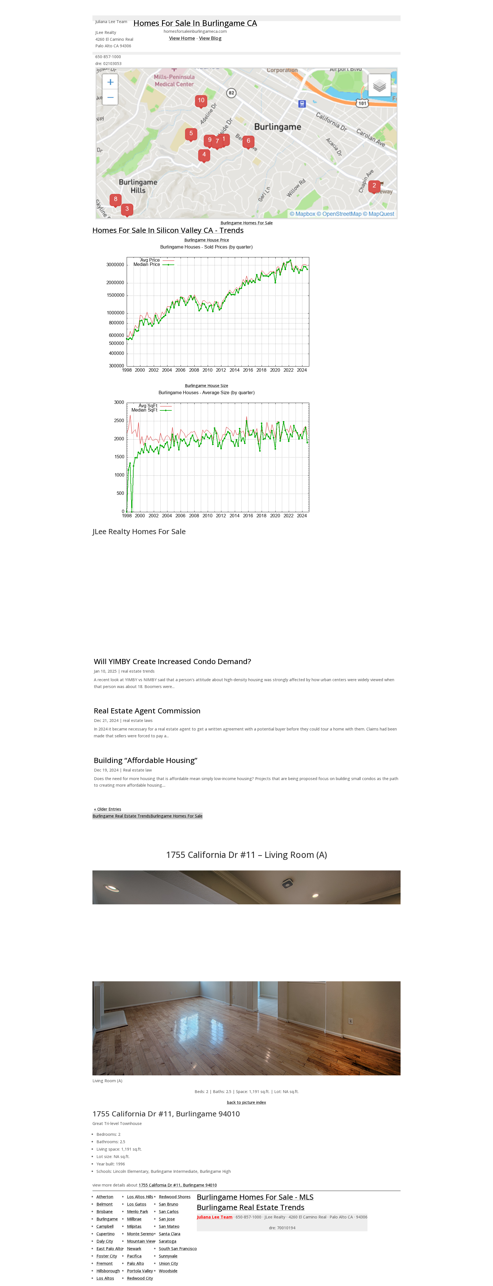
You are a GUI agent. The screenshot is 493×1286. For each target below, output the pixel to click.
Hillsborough (108, 1270)
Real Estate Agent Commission (147, 710)
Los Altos (105, 1278)
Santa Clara (169, 1233)
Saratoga (167, 1241)
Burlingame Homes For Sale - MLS (255, 1197)
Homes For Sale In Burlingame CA (195, 22)
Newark (134, 1248)
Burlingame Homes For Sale (247, 222)
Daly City (104, 1241)
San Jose (167, 1219)
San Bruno (168, 1204)
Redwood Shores (175, 1196)
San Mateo (169, 1226)
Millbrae (134, 1219)
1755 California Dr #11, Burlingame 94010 (178, 1185)
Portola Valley (140, 1270)
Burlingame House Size (206, 385)
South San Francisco (178, 1248)
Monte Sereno (140, 1233)
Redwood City (140, 1278)
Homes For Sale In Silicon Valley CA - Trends (168, 230)
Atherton (104, 1196)
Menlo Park (137, 1211)
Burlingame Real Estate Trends (121, 816)
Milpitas (134, 1226)
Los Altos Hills (140, 1196)
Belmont (104, 1204)
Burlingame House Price (206, 240)
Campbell (105, 1226)
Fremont (104, 1263)
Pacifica (134, 1256)
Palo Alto (135, 1263)
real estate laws (138, 720)
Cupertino (105, 1233)
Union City (168, 1263)
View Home (182, 38)
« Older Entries (107, 809)
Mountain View (141, 1241)
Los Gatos (136, 1204)
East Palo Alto (109, 1248)
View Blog (210, 38)
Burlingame (107, 1219)
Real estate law (137, 770)
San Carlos (169, 1211)
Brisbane (104, 1211)
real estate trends (138, 671)
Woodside (168, 1270)
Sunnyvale (168, 1256)
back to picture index (246, 1102)
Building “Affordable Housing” (145, 760)
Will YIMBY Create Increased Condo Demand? (172, 661)
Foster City (106, 1256)
